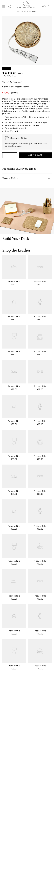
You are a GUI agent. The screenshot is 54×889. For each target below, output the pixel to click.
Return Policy (10, 178)
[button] (8, 73)
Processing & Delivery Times (19, 169)
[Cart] (50, 6)
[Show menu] (4, 6)
